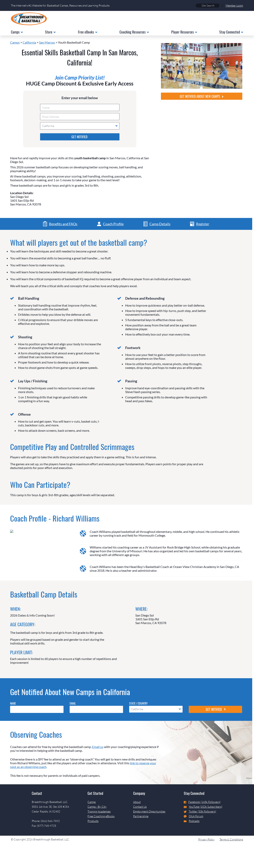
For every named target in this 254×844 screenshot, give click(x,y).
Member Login (234, 5)
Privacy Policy (206, 839)
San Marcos (47, 42)
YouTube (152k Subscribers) (205, 806)
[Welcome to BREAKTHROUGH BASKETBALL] (29, 19)
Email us (97, 747)
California (29, 42)
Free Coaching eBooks (101, 816)
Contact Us (140, 806)
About (137, 802)
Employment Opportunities (149, 811)
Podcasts (194, 821)
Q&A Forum (196, 816)
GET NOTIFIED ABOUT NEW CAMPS (200, 96)
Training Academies (99, 811)
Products (93, 821)
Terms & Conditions (231, 839)
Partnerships (140, 816)
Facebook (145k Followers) (204, 802)
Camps (15, 42)
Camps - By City (97, 806)
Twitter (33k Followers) (202, 811)
